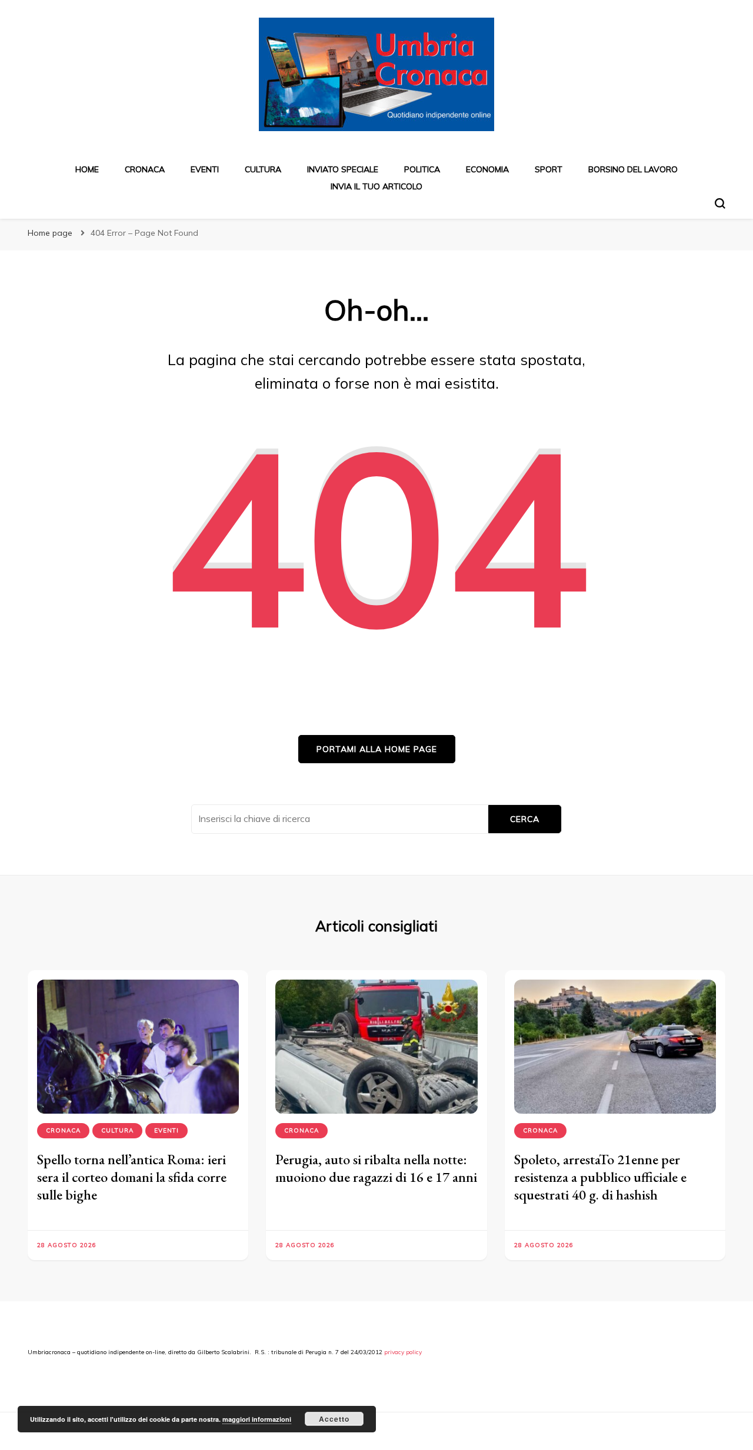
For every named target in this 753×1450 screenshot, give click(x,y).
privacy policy (403, 1352)
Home (87, 169)
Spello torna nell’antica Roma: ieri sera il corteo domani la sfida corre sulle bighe (131, 1177)
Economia (487, 169)
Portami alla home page (376, 749)
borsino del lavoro (633, 169)
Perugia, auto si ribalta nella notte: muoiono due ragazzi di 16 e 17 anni (376, 1168)
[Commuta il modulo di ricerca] (720, 203)
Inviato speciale (342, 169)
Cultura (263, 169)
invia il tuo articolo (376, 186)
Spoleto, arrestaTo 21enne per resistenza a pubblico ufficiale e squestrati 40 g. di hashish (600, 1177)
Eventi (205, 169)
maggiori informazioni (256, 1419)
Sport (548, 169)
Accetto (334, 1419)
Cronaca (145, 169)
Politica (422, 169)
